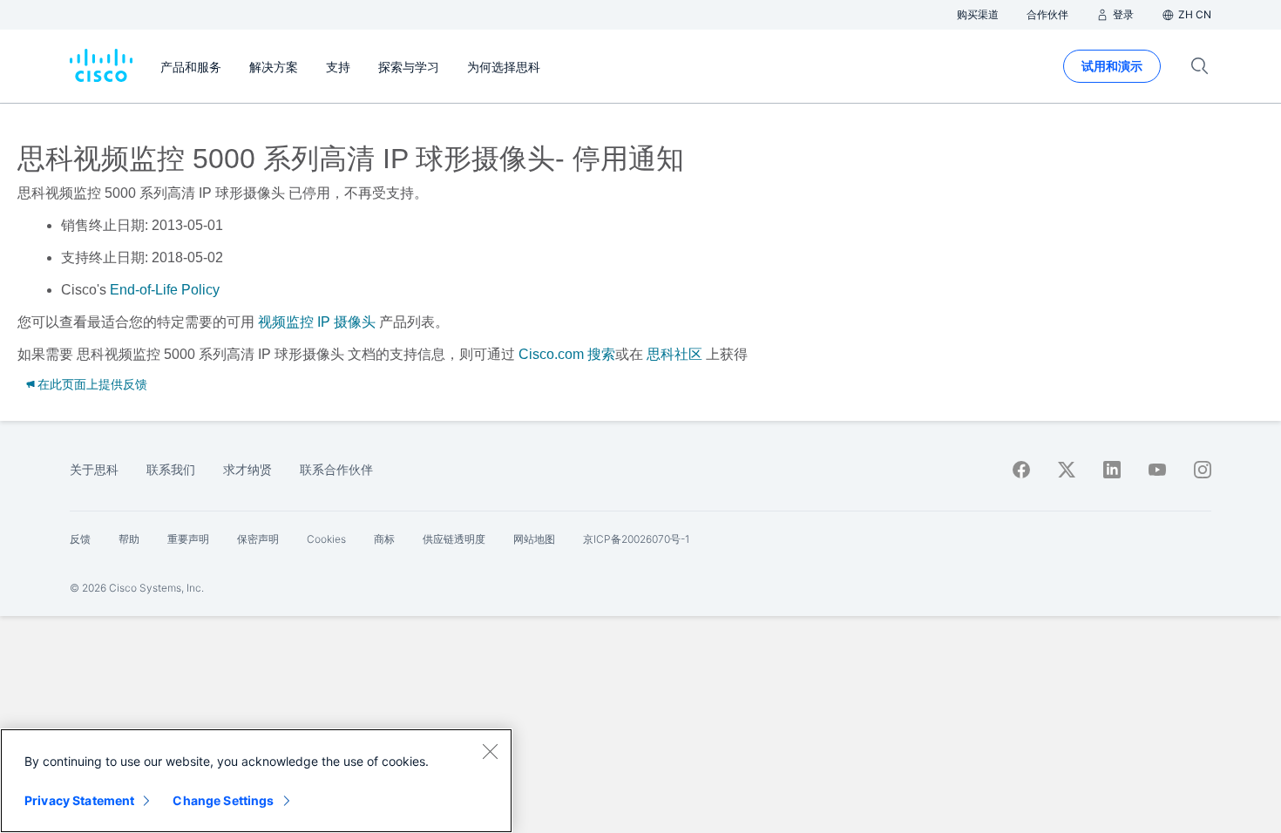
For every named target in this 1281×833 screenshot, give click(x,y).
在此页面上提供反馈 (92, 384)
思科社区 (674, 354)
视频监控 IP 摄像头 (317, 322)
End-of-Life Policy (165, 289)
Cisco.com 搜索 (566, 354)
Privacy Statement (79, 800)
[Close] (489, 751)
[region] (256, 780)
